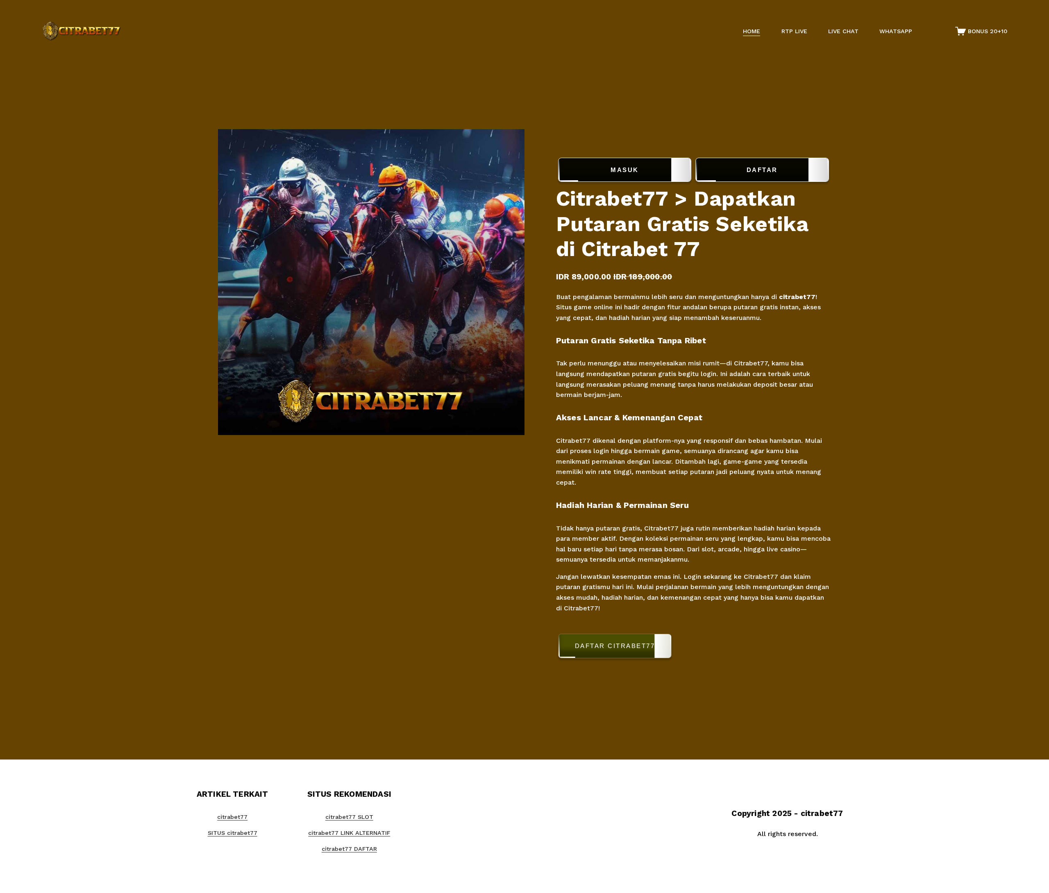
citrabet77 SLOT (349, 817)
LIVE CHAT (843, 31)
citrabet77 (797, 297)
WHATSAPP (895, 31)
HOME (751, 31)
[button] (693, 647)
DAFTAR (762, 169)
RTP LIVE (794, 31)
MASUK (625, 169)
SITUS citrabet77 (232, 833)
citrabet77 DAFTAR (349, 848)
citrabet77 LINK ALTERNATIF (349, 833)
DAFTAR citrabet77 (615, 645)
